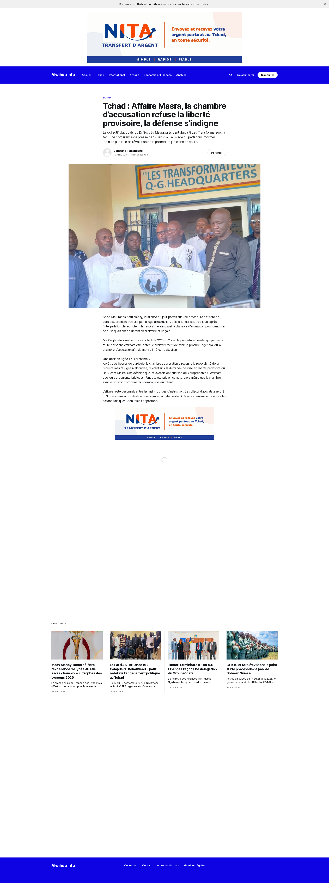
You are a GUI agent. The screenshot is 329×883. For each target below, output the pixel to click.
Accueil (86, 75)
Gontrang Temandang (128, 150)
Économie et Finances (158, 75)
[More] (193, 75)
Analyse (181, 75)
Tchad (100, 75)
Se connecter (245, 75)
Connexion (130, 865)
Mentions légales (194, 865)
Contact (147, 865)
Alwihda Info (63, 74)
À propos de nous (168, 865)
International (117, 75)
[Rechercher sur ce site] (231, 75)
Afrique (134, 75)
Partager (216, 152)
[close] (325, 4)
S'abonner (267, 75)
